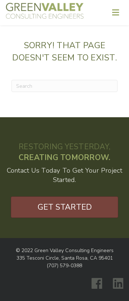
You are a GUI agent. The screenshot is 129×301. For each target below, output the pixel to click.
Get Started (65, 207)
